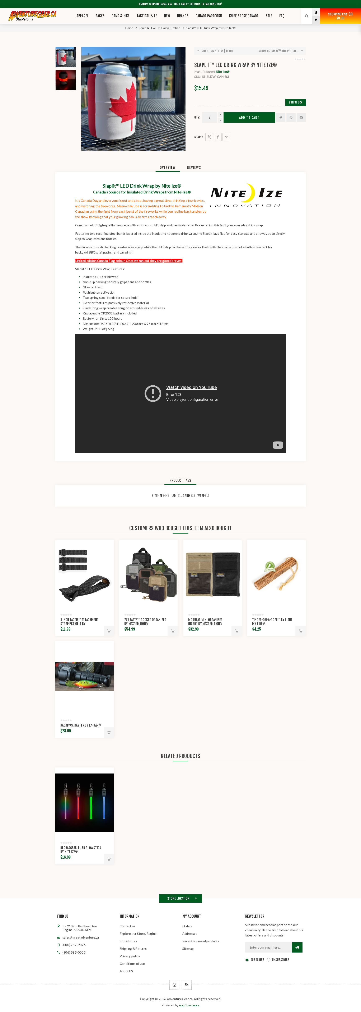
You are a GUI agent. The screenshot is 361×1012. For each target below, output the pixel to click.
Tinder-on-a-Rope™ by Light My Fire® (272, 622)
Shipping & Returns (133, 948)
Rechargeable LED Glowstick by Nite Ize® (80, 850)
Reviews (194, 167)
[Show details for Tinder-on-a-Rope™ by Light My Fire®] (276, 575)
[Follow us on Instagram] (174, 985)
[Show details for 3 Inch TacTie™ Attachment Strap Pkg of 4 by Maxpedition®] (84, 575)
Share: (198, 137)
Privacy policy (130, 956)
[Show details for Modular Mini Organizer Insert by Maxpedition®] (212, 575)
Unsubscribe (280, 960)
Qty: (197, 117)
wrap (201, 496)
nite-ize (157, 496)
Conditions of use (132, 963)
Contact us (127, 926)
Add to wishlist (280, 117)
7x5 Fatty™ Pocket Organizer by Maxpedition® (145, 622)
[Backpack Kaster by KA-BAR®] (84, 676)
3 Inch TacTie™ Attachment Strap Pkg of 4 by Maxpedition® (79, 624)
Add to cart (249, 118)
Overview (168, 167)
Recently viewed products (200, 941)
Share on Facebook (218, 137)
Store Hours (128, 941)
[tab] (168, 167)
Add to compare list (291, 117)
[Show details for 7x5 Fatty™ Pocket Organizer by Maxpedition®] (148, 575)
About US (126, 971)
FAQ (281, 16)
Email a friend (301, 117)
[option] (65, 57)
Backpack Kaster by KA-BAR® (80, 725)
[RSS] (187, 985)
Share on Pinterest (226, 137)
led (174, 496)
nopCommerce (189, 1005)
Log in (319, 12)
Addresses (189, 933)
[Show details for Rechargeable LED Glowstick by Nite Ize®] (84, 802)
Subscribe (257, 960)
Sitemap (188, 948)
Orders (187, 926)
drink (186, 496)
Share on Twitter (209, 137)
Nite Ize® (223, 71)
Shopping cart (339, 16)
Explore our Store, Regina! (139, 933)
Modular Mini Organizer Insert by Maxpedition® (205, 622)
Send (297, 947)
